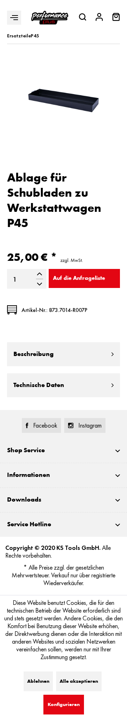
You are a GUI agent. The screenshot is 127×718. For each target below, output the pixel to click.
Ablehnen (38, 681)
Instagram (90, 425)
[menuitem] (116, 18)
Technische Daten (38, 385)
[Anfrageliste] (116, 19)
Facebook (45, 425)
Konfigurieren (64, 704)
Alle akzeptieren (79, 681)
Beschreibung (33, 354)
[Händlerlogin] (99, 18)
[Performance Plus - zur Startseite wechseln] (49, 18)
